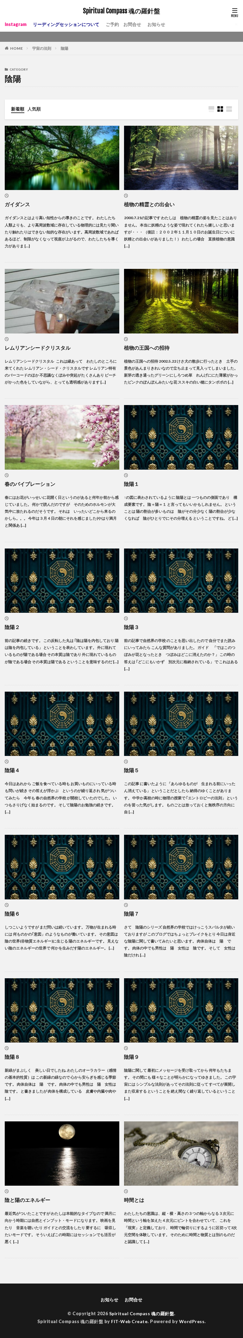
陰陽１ (131, 484)
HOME (16, 48)
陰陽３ (131, 627)
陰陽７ (131, 913)
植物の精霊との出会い (149, 204)
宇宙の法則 (41, 48)
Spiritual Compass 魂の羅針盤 (121, 11)
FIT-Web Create (129, 1321)
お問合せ (133, 1299)
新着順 (17, 108)
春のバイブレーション (30, 484)
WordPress (192, 1321)
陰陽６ (12, 913)
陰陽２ (12, 627)
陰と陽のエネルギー (27, 1200)
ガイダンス (17, 204)
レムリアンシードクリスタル (38, 348)
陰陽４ (12, 770)
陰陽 (64, 48)
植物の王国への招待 (147, 348)
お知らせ (156, 24)
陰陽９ (131, 1057)
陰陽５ (131, 770)
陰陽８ (12, 1057)
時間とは (134, 1200)
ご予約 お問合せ (123, 24)
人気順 (34, 108)
